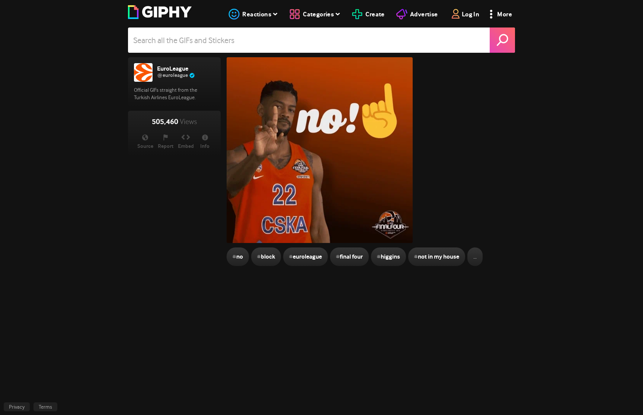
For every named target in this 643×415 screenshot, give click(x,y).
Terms (45, 407)
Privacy (17, 407)
